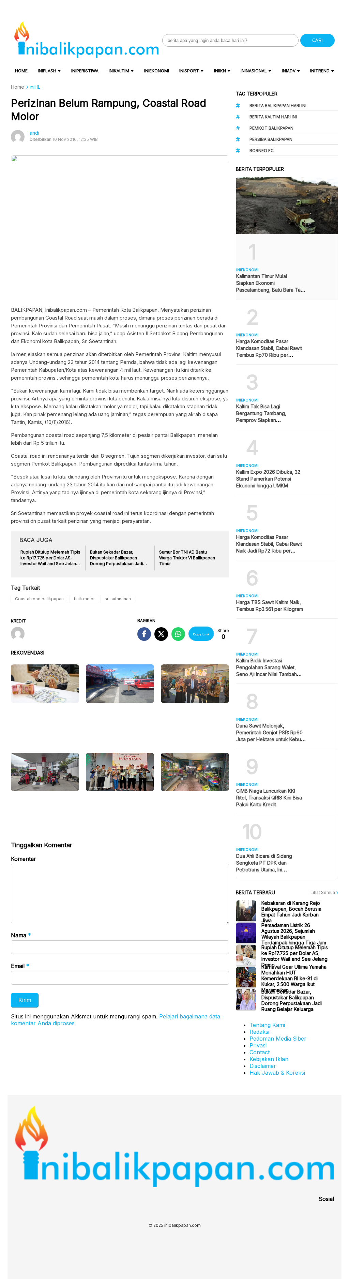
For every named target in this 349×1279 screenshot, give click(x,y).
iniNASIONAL (254, 70)
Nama (21, 935)
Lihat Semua (323, 892)
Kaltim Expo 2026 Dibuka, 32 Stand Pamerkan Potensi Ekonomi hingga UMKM (268, 478)
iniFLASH (47, 70)
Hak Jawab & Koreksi (277, 1072)
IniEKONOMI (156, 70)
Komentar (23, 858)
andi (34, 133)
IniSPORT (189, 70)
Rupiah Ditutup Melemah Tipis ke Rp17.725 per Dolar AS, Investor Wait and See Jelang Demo (294, 956)
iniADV (288, 70)
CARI (317, 40)
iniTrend (320, 70)
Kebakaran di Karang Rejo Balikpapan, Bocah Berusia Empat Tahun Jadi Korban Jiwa (291, 911)
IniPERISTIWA (84, 70)
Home (21, 70)
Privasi (258, 1045)
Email (20, 965)
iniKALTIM (119, 70)
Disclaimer (262, 1065)
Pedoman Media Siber (277, 1038)
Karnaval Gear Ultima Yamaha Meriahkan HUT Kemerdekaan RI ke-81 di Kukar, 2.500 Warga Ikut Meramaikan (294, 978)
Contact (259, 1052)
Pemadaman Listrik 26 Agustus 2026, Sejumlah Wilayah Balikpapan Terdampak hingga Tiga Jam (293, 933)
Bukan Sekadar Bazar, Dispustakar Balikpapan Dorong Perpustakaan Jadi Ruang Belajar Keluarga (291, 1000)
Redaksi (259, 1031)
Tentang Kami (267, 1024)
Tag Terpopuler (256, 94)
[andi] (20, 634)
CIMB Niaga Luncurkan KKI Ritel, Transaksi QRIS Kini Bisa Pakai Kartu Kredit (269, 797)
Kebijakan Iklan (268, 1059)
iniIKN (220, 70)
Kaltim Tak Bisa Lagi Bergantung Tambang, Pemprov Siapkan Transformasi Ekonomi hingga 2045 (269, 420)
